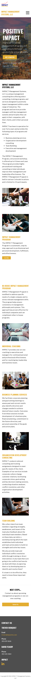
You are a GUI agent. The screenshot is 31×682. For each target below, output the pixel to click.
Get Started (9, 57)
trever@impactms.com (9, 635)
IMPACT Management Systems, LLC (10, 13)
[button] (28, 12)
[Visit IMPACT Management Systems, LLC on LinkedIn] (3, 664)
